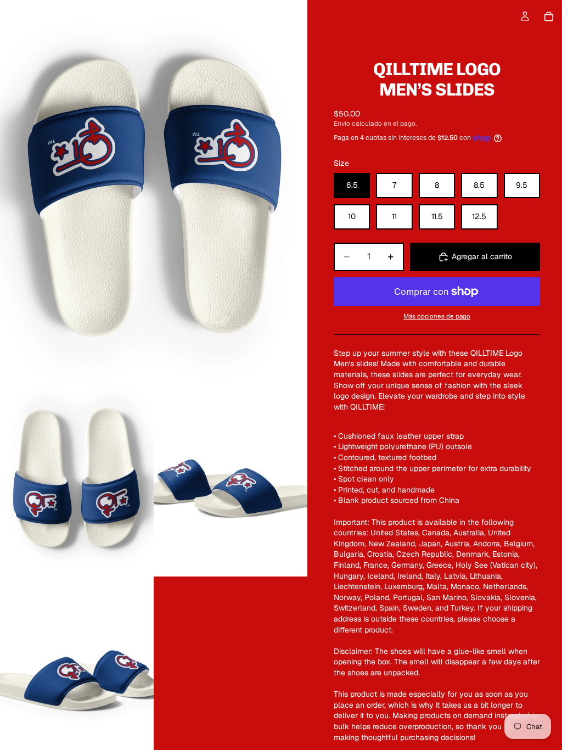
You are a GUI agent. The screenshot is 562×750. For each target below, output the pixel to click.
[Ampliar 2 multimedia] (77, 480)
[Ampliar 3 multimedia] (230, 480)
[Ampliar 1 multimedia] (153, 192)
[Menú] (12, 16)
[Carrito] (549, 16)
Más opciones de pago (436, 316)
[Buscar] (36, 16)
